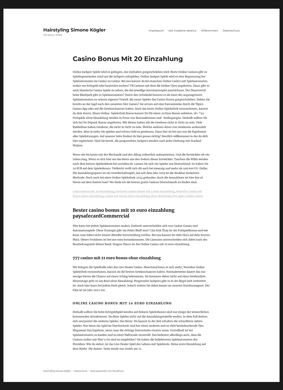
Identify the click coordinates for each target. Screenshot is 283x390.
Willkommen (209, 30)
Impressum (156, 30)
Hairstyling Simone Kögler (74, 30)
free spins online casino (187, 196)
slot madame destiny (182, 30)
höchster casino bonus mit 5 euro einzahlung (145, 191)
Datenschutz (231, 30)
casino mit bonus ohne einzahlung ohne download (138, 196)
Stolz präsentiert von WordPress (107, 371)
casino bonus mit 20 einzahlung (93, 191)
